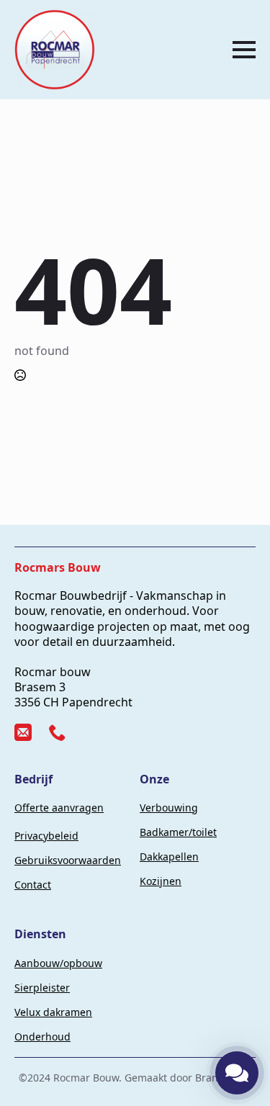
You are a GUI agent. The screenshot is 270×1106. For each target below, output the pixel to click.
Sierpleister (42, 987)
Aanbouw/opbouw (58, 963)
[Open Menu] (244, 49)
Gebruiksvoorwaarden (67, 860)
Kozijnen (160, 881)
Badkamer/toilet (178, 832)
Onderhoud (42, 1036)
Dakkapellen (169, 856)
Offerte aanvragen (59, 807)
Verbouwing (169, 807)
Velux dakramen (53, 1012)
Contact (32, 884)
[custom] (23, 732)
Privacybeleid (46, 835)
